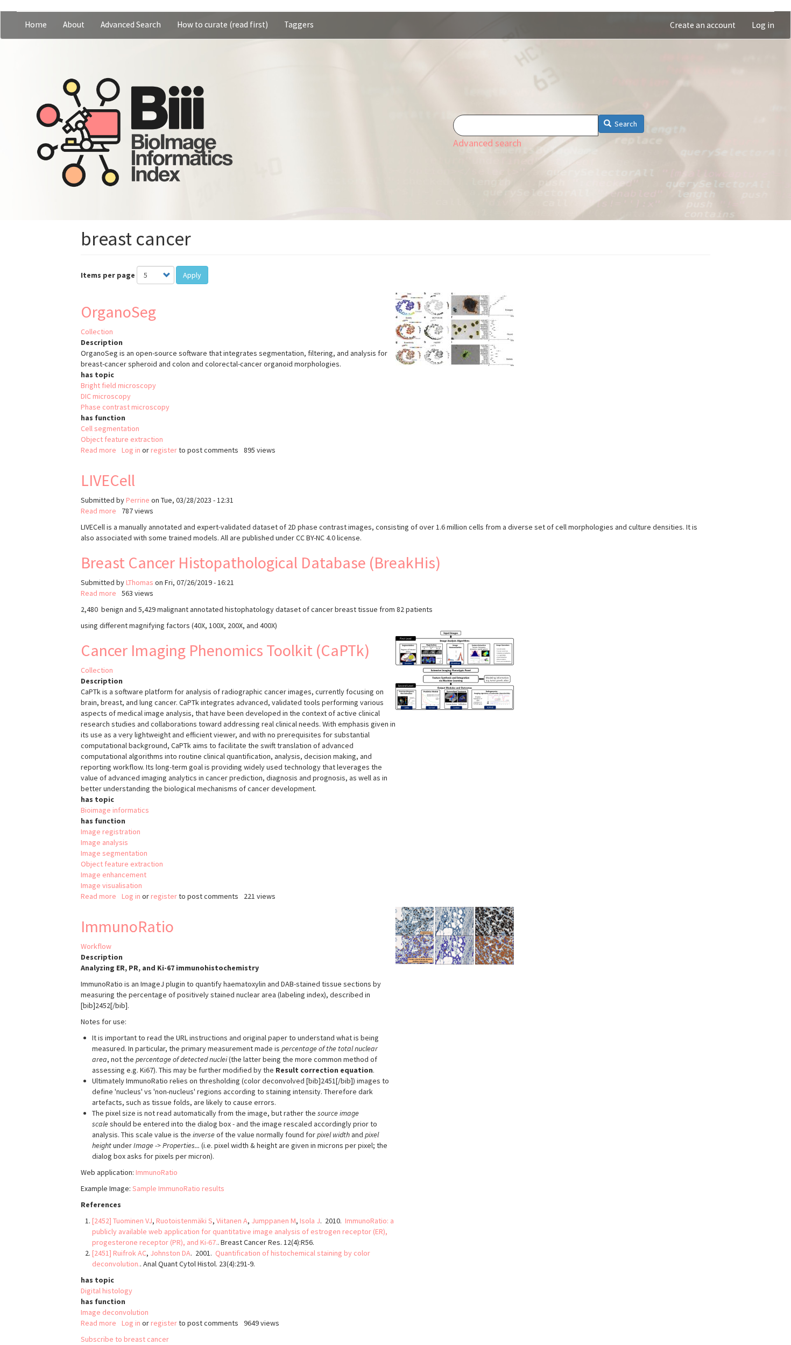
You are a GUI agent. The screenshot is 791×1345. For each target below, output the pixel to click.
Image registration (110, 831)
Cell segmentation (110, 428)
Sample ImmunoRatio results (178, 1188)
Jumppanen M (273, 1221)
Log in (763, 25)
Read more (98, 450)
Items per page (108, 275)
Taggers (299, 24)
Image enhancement (113, 874)
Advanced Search (131, 24)
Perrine (138, 500)
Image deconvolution (115, 1312)
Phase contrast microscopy (125, 407)
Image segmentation (114, 853)
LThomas (139, 582)
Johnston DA (170, 1253)
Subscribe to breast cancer (125, 1339)
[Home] (135, 132)
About (73, 24)
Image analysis (104, 842)
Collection (97, 331)
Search (625, 124)
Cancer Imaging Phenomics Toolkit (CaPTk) (225, 650)
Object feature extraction (122, 439)
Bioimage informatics (115, 810)
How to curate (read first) (222, 24)
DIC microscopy (106, 396)
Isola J (310, 1221)
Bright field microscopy (118, 385)
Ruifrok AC (129, 1253)
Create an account (703, 25)
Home (36, 24)
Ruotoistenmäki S (184, 1221)
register (164, 450)
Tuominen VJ (132, 1221)
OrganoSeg (118, 311)
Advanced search (487, 143)
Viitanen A (232, 1221)
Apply (192, 275)
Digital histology (106, 1290)
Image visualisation (111, 885)
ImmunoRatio (127, 926)
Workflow (96, 946)
